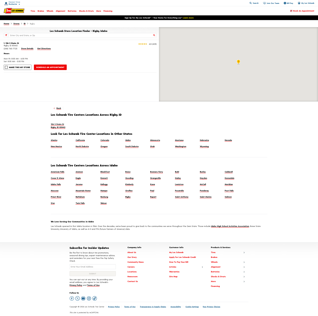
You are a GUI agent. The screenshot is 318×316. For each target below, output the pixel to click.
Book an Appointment (303, 11)
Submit (92, 273)
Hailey (178, 178)
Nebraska (204, 140)
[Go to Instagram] (89, 298)
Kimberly (129, 184)
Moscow (55, 190)
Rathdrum (80, 197)
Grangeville (155, 178)
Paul (152, 190)
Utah (152, 146)
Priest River (56, 197)
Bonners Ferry (156, 172)
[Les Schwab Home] (14, 11)
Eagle (78, 178)
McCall (203, 184)
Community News (135, 262)
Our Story (132, 257)
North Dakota (82, 146)
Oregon (104, 146)
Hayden (203, 178)
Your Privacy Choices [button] (211, 307)
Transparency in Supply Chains (153, 307)
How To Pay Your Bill (178, 262)
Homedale (229, 178)
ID (25, 23)
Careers (131, 267)
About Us (131, 252)
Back (59, 108)
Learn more (188, 17)
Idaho (128, 140)
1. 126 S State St (11, 43)
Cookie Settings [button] (192, 307)
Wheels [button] (214, 262)
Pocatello (179, 190)
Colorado (104, 140)
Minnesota (155, 140)
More (98, 11)
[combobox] (82, 35)
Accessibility (176, 307)
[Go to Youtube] (83, 298)
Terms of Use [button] (93, 285)
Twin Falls (80, 203)
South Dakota (132, 146)
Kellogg (103, 184)
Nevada (228, 140)
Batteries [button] (215, 271)
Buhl (177, 172)
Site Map (173, 276)
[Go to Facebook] (72, 298)
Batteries (72, 11)
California (80, 140)
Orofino (129, 190)
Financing (107, 11)
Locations (132, 271)
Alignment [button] (215, 267)
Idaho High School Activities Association (230, 226)
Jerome (79, 184)
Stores (16, 23)
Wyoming (204, 146)
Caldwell (229, 172)
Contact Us (132, 281)
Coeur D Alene (57, 178)
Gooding (129, 178)
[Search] (154, 35)
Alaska (54, 140)
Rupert (153, 197)
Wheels (50, 11)
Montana (179, 140)
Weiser (103, 203)
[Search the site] (254, 3)
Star (53, 203)
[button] (11, 3)
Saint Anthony (181, 197)
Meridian (229, 184)
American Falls (57, 172)
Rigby (128, 197)
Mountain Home (83, 190)
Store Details (27, 48)
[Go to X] (77, 298)
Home (6, 23)
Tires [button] (213, 252)
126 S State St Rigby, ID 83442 (58, 126)
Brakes (41, 11)
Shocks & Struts (86, 11)
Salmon (228, 197)
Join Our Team (273, 3)
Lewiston (179, 184)
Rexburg (104, 197)
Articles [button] (172, 267)
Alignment (60, 11)
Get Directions (44, 48)
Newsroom (132, 276)
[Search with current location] (6, 35)
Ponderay (204, 190)
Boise (127, 172)
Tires (33, 11)
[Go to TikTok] (94, 298)
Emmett (104, 178)
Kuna (152, 184)
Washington (180, 146)
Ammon (79, 172)
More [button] (213, 281)
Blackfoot (105, 172)
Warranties (174, 271)
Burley (203, 172)
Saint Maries (206, 197)
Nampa (103, 190)
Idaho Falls (56, 184)
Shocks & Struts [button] (218, 276)
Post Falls (229, 190)
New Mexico (56, 146)
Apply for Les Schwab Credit (182, 257)
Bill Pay (290, 3)
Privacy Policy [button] (76, 285)
